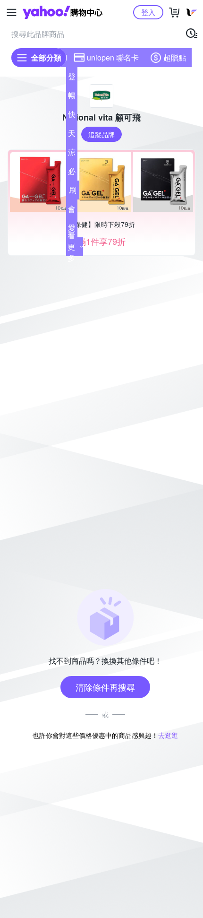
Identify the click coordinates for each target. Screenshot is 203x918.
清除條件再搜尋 (105, 687)
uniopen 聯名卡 (113, 57)
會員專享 (72, 210)
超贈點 (174, 57)
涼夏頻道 (72, 154)
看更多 (71, 246)
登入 (148, 12)
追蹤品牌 (101, 134)
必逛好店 (72, 173)
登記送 (72, 78)
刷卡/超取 (72, 191)
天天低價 (72, 135)
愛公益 (72, 229)
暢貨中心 (72, 97)
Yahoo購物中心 (62, 12)
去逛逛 (168, 735)
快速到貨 (72, 116)
